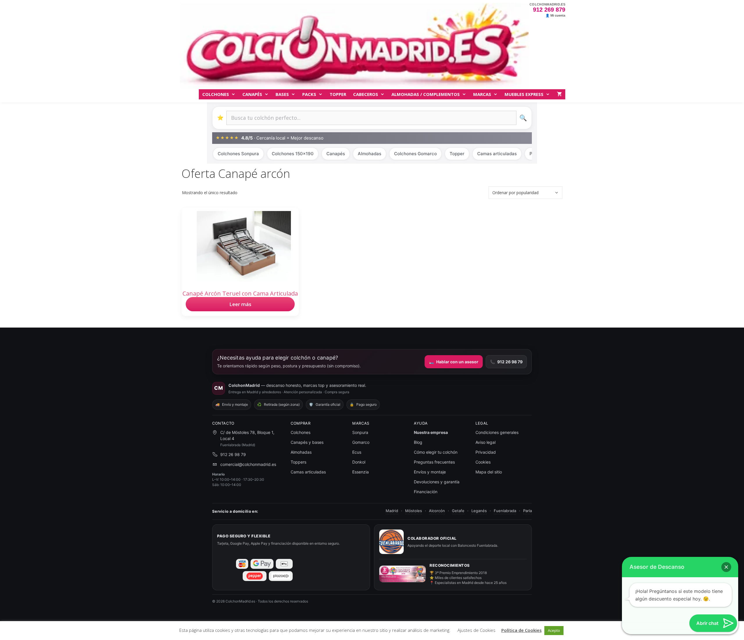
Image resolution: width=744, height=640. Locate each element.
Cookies (483, 462)
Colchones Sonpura (238, 153)
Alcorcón (437, 510)
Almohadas (369, 153)
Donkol (358, 462)
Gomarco (360, 442)
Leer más (240, 304)
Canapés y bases (307, 442)
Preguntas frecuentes (434, 462)
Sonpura (360, 432)
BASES (282, 94)
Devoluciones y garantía (436, 481)
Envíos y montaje (430, 471)
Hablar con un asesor (453, 361)
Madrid (392, 510)
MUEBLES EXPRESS (524, 94)
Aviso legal (485, 442)
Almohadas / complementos (425, 94)
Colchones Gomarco (415, 153)
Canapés (252, 94)
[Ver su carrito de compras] (559, 94)
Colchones (215, 94)
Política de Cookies (521, 630)
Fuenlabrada (505, 510)
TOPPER (338, 94)
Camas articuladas (497, 153)
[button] (726, 567)
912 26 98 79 (506, 361)
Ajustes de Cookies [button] (476, 630)
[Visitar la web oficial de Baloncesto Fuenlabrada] (391, 541)
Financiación (425, 491)
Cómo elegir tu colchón (435, 452)
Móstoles (413, 510)
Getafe (458, 510)
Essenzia (360, 471)
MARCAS (482, 94)
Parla (527, 510)
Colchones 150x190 (293, 153)
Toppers (298, 462)
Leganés (479, 510)
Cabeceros (365, 94)
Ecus (356, 452)
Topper (457, 153)
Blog (418, 442)
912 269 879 (549, 9)
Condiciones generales (496, 432)
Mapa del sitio (488, 471)
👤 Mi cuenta (555, 15)
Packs (309, 94)
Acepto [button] (554, 630)
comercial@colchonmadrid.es (248, 464)
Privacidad (485, 452)
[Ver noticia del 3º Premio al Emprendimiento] (402, 573)
